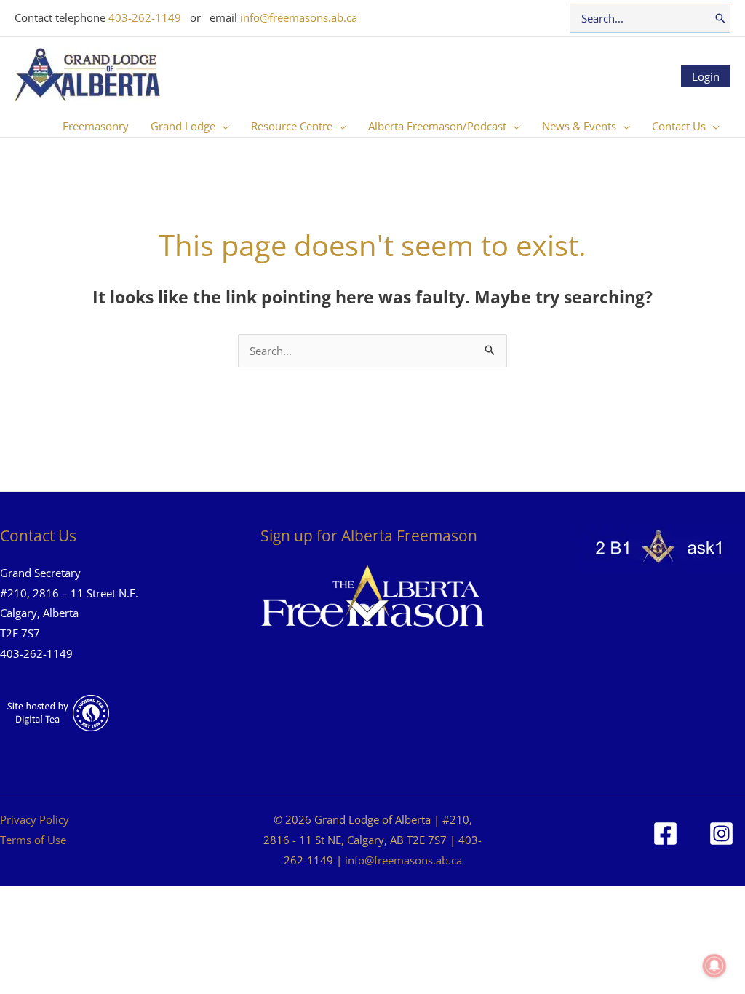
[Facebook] (665, 833)
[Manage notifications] (714, 965)
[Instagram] (721, 833)
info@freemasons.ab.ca (298, 17)
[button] (222, 126)
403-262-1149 (144, 17)
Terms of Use (33, 839)
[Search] (720, 18)
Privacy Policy (34, 819)
